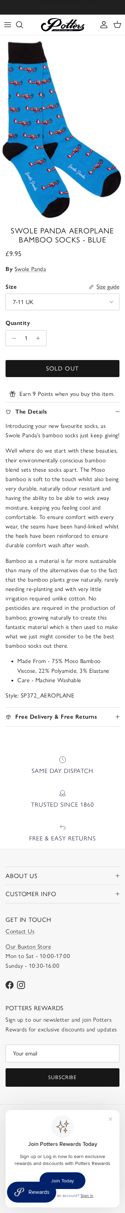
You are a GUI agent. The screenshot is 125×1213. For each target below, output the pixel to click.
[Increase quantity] (40, 338)
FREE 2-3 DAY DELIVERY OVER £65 (63, 9)
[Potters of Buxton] (62, 24)
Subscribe (62, 1077)
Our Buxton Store (28, 946)
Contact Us (20, 931)
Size (11, 286)
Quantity (18, 322)
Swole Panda (30, 268)
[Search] (23, 24)
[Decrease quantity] (12, 338)
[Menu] (7, 24)
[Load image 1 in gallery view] (62, 129)
